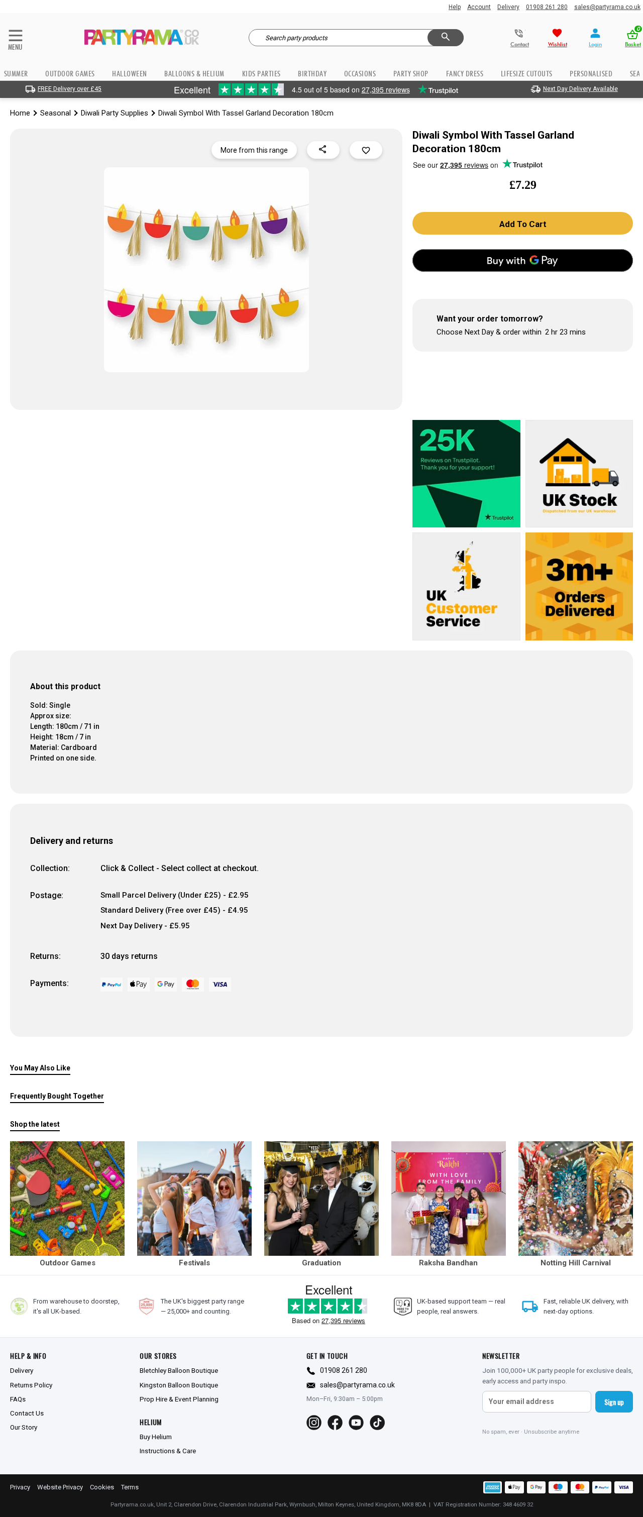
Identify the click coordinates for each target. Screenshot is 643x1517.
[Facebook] (335, 1422)
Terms (130, 1487)
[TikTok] (377, 1422)
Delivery (508, 7)
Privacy (20, 1487)
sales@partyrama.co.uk (607, 7)
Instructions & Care (168, 1451)
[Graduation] (321, 1198)
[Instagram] (314, 1422)
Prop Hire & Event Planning (179, 1399)
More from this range (254, 150)
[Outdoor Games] (67, 1198)
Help (455, 7)
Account (479, 7)
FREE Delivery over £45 (69, 88)
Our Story (23, 1427)
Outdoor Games (70, 73)
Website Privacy (60, 1487)
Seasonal (55, 113)
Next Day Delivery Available (580, 88)
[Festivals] (194, 1198)
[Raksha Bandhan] (448, 1198)
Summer (16, 73)
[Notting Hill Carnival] (575, 1198)
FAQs (18, 1399)
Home (20, 113)
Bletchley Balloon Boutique (179, 1370)
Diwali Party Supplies (114, 113)
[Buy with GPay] (522, 260)
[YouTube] (356, 1422)
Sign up (614, 1401)
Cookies (102, 1487)
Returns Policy (31, 1385)
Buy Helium (156, 1437)
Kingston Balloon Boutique (179, 1385)
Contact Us (27, 1413)
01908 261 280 (547, 7)
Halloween (129, 73)
